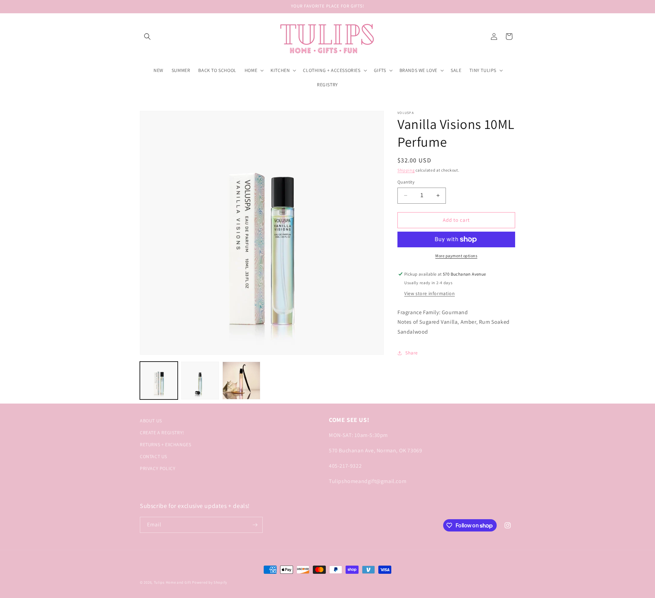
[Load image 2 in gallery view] (200, 380)
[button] (147, 36)
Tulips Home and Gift (172, 582)
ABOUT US (151, 421)
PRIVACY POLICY (157, 468)
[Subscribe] (254, 525)
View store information (429, 293)
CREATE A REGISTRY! (162, 432)
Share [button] (411, 353)
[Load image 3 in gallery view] (241, 380)
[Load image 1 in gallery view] (159, 380)
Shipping (406, 170)
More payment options (456, 255)
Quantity (405, 182)
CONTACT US (153, 456)
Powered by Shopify (209, 582)
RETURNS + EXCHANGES (165, 444)
